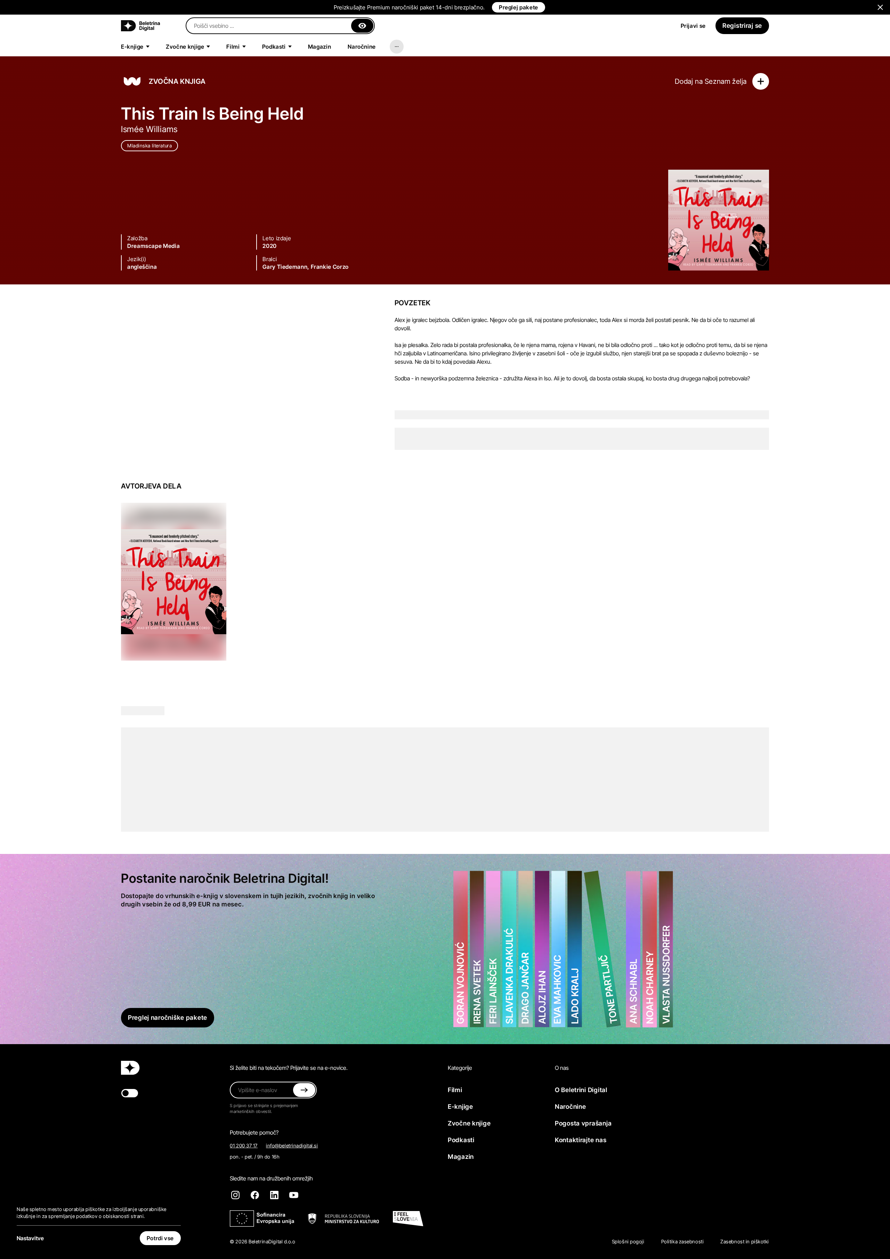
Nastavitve (30, 1238)
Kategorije (460, 1067)
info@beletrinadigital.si (292, 1145)
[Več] (397, 47)
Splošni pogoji (628, 1241)
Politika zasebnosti (682, 1241)
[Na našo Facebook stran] (254, 1195)
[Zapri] (362, 26)
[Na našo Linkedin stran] (274, 1195)
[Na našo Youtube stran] (293, 1195)
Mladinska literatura (149, 145)
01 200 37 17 (244, 1145)
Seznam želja (726, 81)
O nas (562, 1067)
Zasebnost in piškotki (744, 1241)
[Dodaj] (760, 81)
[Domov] (140, 25)
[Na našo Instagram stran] (235, 1195)
